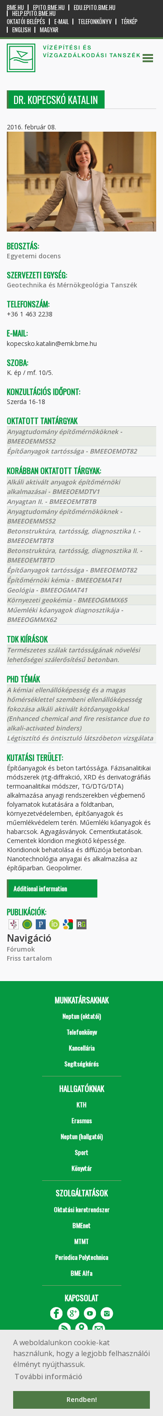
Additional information (40, 888)
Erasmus (82, 1120)
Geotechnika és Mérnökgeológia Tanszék (72, 285)
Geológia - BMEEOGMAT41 (47, 590)
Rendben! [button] (82, 1399)
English (21, 30)
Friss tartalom (29, 958)
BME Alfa (81, 1273)
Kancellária (82, 1047)
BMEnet (81, 1225)
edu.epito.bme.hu (94, 7)
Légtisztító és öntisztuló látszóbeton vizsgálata (80, 738)
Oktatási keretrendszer (82, 1209)
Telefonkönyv (95, 22)
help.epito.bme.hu (34, 13)
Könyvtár (82, 1168)
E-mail (61, 22)
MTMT (81, 1241)
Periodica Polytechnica (81, 1257)
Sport (81, 1152)
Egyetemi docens (34, 256)
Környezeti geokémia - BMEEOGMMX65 (67, 600)
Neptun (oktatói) (81, 1016)
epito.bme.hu (49, 7)
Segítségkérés (81, 1063)
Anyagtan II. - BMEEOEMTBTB (51, 501)
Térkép (129, 22)
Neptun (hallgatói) (82, 1136)
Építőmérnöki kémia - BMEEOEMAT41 (64, 580)
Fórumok (21, 949)
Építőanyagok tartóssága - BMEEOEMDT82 (72, 451)
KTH (81, 1104)
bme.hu (15, 7)
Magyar (49, 30)
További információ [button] (48, 1376)
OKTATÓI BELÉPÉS (26, 22)
